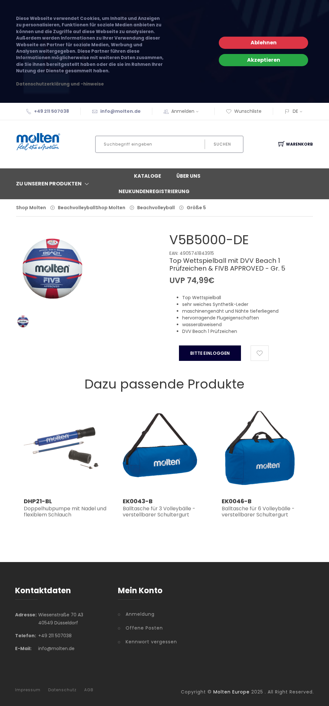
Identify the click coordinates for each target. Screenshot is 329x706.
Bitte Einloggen (210, 353)
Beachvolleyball (76, 207)
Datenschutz (62, 690)
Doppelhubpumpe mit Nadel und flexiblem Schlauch (65, 511)
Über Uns (188, 176)
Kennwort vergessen (151, 642)
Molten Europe (231, 692)
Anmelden (182, 111)
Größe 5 (196, 207)
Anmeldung (140, 614)
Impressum (27, 690)
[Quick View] (81, 477)
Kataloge (147, 176)
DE (295, 111)
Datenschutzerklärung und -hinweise (60, 84)
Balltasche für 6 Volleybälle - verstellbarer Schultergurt (258, 511)
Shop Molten (31, 207)
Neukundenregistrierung (154, 191)
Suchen (222, 144)
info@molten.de (120, 111)
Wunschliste (248, 111)
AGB (88, 690)
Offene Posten (144, 628)
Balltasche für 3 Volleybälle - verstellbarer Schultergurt (159, 511)
